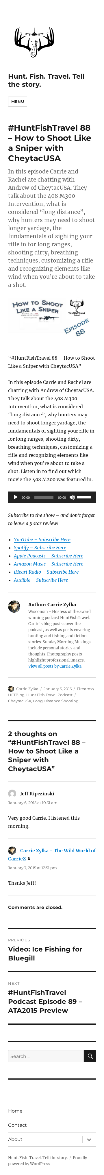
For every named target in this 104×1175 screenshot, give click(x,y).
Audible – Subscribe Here (41, 580)
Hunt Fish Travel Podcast (49, 694)
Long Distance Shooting (56, 701)
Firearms (85, 688)
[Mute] (72, 497)
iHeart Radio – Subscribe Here (46, 572)
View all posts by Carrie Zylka (54, 666)
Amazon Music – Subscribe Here (48, 564)
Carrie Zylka (27, 688)
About (15, 1139)
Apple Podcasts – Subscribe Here (48, 556)
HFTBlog (16, 694)
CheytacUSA (19, 701)
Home (15, 1111)
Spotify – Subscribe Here (40, 547)
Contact (17, 1125)
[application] (52, 497)
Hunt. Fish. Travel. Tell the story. (38, 1157)
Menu (17, 101)
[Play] (15, 497)
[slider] (85, 497)
